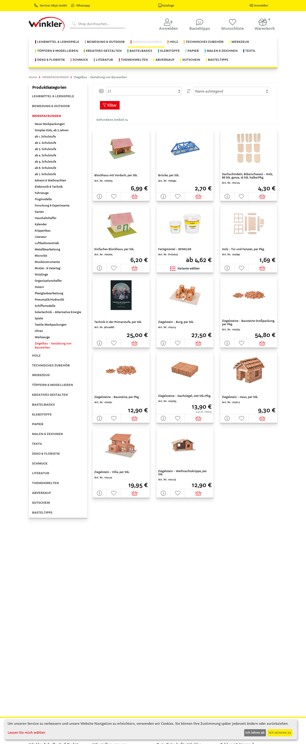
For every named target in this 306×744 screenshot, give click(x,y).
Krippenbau (43, 230)
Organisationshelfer (48, 280)
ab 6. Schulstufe (45, 168)
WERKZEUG (41, 375)
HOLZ (36, 355)
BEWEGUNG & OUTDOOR (51, 106)
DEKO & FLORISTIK (46, 454)
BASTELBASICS (43, 404)
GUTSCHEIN (41, 503)
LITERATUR (40, 473)
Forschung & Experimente (52, 205)
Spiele (39, 318)
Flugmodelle (43, 199)
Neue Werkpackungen (50, 124)
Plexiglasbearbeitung (49, 293)
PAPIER (37, 424)
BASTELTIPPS (42, 512)
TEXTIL (37, 444)
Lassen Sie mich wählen (26, 733)
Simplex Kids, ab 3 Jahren (52, 130)
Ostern (39, 287)
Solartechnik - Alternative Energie (58, 312)
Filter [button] (111, 105)
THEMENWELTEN (45, 483)
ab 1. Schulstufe (45, 136)
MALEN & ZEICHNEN (47, 434)
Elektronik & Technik (49, 186)
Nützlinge (41, 274)
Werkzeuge (42, 337)
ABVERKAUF (41, 493)
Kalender (41, 224)
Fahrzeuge (42, 193)
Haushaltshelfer (45, 218)
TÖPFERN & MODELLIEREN (52, 385)
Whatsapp (83, 5)
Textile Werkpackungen (51, 324)
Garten (39, 211)
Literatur (41, 237)
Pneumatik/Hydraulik (49, 299)
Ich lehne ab (255, 733)
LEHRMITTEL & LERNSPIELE (53, 96)
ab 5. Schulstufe (45, 161)
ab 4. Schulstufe (45, 155)
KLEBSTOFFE (42, 414)
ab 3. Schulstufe (45, 149)
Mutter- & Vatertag (47, 268)
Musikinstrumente (47, 262)
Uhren (39, 331)
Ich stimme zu (280, 733)
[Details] (100, 196)
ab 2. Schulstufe (45, 142)
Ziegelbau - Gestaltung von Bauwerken (53, 345)
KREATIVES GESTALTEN (50, 395)
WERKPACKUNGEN (46, 116)
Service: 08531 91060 (54, 5)
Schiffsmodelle (45, 305)
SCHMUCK (39, 463)
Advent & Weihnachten (50, 180)
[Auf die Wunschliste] (114, 196)
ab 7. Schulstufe (45, 174)
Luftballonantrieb (47, 243)
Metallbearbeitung (47, 249)
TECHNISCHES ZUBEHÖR (51, 365)
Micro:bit (41, 255)
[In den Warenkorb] (135, 196)
